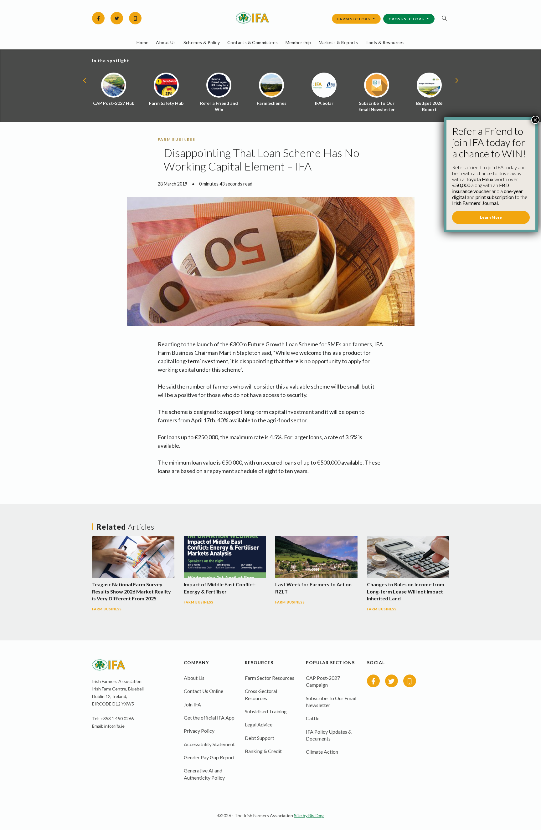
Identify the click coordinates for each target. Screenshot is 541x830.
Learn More (491, 217)
